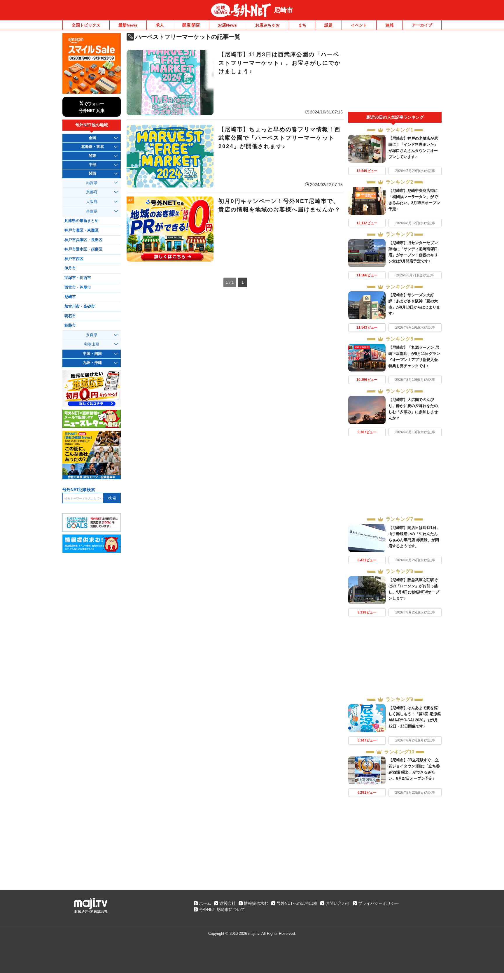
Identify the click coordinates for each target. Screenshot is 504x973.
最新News (127, 25)
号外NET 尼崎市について (222, 909)
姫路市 (70, 325)
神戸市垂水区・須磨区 (83, 249)
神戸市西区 (73, 259)
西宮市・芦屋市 (77, 287)
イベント (359, 25)
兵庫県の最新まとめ (81, 221)
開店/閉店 (191, 25)
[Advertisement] (395, 72)
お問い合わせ (338, 903)
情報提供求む (256, 903)
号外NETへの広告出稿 (296, 903)
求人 (160, 25)
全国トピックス (86, 25)
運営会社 (227, 903)
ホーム (205, 903)
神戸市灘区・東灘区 (81, 230)
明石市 (70, 316)
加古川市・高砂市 (79, 306)
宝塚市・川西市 (77, 278)
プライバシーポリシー (378, 903)
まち (302, 25)
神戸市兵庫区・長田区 (83, 240)
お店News (227, 25)
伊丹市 (70, 268)
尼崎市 (283, 10)
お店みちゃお (267, 25)
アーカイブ (422, 25)
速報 (390, 25)
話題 (328, 25)
